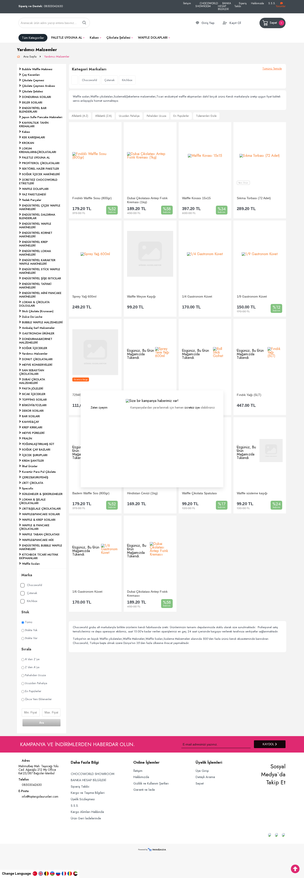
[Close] (223, 390)
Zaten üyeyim (99, 407)
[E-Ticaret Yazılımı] (152, 850)
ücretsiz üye (192, 407)
